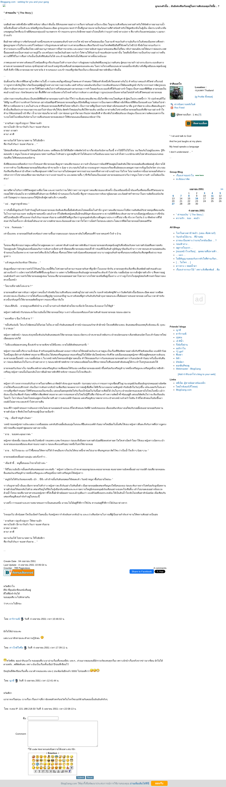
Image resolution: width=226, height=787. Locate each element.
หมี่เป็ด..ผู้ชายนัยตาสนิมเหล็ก (190, 383)
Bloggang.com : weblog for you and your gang (24, 1)
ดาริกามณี (15, 619)
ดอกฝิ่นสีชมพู (182, 365)
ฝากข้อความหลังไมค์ (184, 104)
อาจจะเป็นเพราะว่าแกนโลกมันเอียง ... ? (196, 240)
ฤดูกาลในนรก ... (184, 247)
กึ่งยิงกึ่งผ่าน (182, 344)
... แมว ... (181, 255)
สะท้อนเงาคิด (183, 179)
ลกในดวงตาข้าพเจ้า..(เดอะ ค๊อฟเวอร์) (196, 233)
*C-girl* (179, 351)
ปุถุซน (179, 337)
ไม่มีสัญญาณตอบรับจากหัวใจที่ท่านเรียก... (197, 258)
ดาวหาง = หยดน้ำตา (186, 266)
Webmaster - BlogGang (188, 368)
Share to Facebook (142, 571)
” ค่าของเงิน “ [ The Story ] (189, 214)
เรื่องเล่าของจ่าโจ (185, 175)
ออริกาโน (181, 348)
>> (222, 189)
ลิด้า (178, 358)
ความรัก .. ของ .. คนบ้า (188, 218)
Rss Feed (179, 107)
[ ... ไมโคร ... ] (183, 262)
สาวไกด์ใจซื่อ (16, 647)
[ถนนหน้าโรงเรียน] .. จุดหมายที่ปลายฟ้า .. (197, 251)
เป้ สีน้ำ (179, 341)
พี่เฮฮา (179, 354)
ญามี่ (12, 680)
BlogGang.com (184, 389)
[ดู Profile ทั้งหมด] (204, 96)
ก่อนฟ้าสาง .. (182, 244)
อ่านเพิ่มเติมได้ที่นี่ (139, 783)
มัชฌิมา (180, 362)
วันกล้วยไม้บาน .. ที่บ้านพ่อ (189, 236)
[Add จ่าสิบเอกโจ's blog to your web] (196, 374)
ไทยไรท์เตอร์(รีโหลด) (187, 386)
